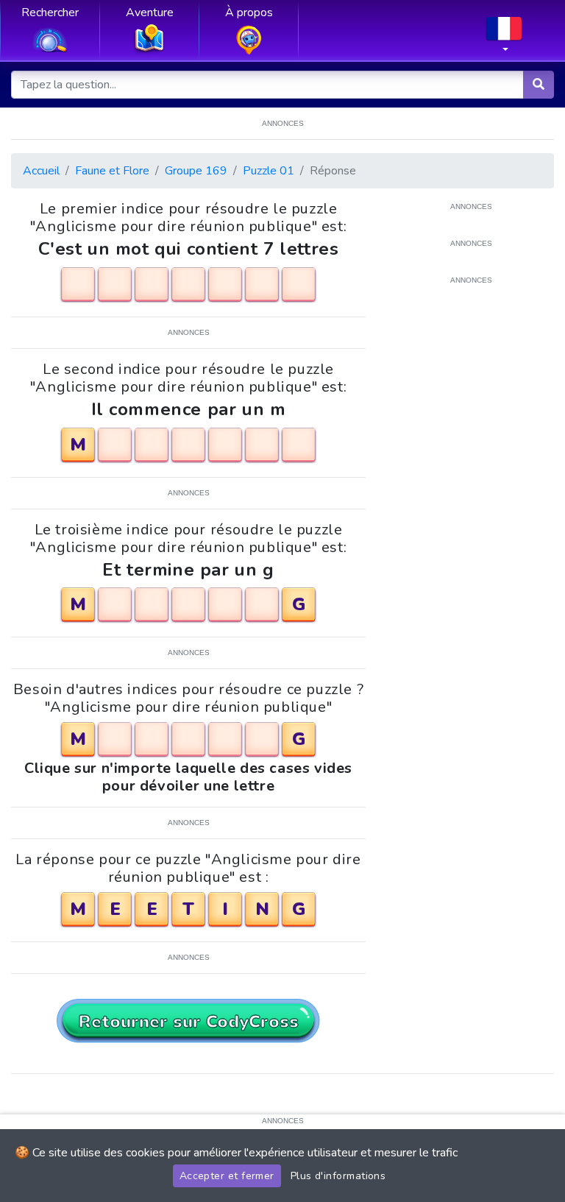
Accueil (41, 171)
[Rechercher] (538, 85)
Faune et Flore (112, 171)
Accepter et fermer (227, 1176)
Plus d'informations (338, 1176)
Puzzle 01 (268, 171)
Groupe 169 (196, 171)
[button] (504, 39)
